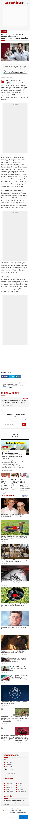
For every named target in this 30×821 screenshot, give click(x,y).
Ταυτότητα (9, 762)
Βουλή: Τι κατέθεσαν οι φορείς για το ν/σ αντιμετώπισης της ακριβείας (14, 401)
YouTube (9, 773)
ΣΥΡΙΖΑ (9, 372)
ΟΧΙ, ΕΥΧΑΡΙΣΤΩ (11, 817)
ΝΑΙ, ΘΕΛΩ (23, 817)
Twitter (7, 773)
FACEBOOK (6, 376)
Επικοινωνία (9, 764)
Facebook (5, 773)
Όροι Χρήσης (9, 766)
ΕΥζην (19, 785)
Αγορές (8, 789)
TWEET (13, 376)
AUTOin (20, 787)
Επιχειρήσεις (9, 787)
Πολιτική (4, 31)
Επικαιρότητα (10, 791)
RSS (14, 773)
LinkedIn (12, 773)
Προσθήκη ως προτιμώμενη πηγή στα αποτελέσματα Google (16, 71)
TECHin (20, 783)
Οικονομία (25, 398)
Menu (3, 2)
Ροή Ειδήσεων (22, 791)
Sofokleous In (14, 2)
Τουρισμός (21, 789)
